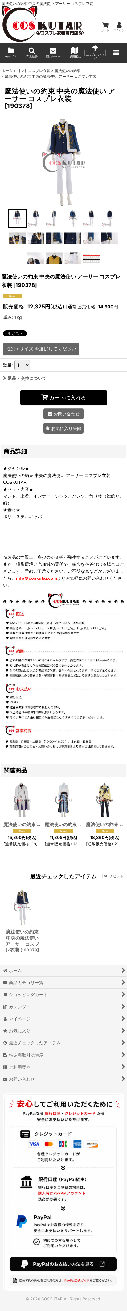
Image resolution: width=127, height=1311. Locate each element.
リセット (116, 876)
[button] (32, 53)
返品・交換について (27, 378)
